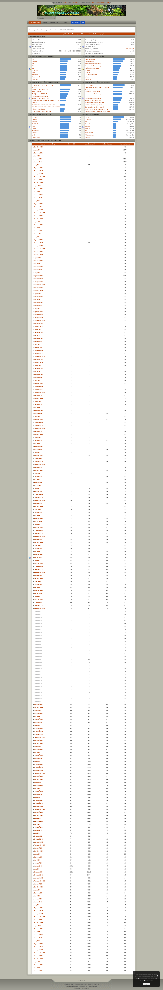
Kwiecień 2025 (38, 195)
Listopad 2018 (38, 425)
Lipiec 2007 (37, 926)
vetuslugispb (130, 49)
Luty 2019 (37, 416)
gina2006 (35, 79)
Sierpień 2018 (38, 434)
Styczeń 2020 (38, 383)
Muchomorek (36, 77)
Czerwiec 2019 (38, 404)
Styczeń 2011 (38, 800)
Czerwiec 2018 (38, 440)
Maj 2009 (37, 860)
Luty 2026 (37, 165)
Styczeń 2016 (38, 527)
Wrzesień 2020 (38, 360)
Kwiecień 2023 (38, 267)
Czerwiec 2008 (38, 893)
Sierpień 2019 (38, 398)
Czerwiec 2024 (38, 225)
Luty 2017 (37, 488)
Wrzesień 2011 (38, 776)
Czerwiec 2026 (38, 153)
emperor (87, 137)
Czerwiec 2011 (38, 785)
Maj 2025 (37, 192)
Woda (87, 77)
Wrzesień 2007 (38, 920)
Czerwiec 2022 (38, 297)
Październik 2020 (39, 357)
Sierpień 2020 (38, 363)
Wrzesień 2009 (38, 848)
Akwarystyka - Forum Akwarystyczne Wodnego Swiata (44, 30)
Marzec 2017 (38, 485)
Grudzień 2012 (38, 731)
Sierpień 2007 (38, 923)
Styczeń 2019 (38, 419)
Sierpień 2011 (38, 779)
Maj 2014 (37, 587)
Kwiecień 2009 (38, 863)
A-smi (87, 117)
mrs (33, 63)
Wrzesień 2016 (38, 503)
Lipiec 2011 (37, 782)
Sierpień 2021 (38, 327)
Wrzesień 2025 (38, 180)
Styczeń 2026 (38, 168)
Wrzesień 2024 (38, 216)
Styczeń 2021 (38, 348)
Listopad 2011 (38, 770)
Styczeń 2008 (38, 908)
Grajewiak (35, 70)
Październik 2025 (39, 177)
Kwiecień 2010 (38, 827)
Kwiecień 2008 (38, 899)
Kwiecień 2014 (38, 590)
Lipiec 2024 (37, 222)
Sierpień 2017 (38, 470)
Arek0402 (35, 124)
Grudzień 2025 (38, 171)
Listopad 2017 (38, 461)
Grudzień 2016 (38, 494)
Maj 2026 (37, 156)
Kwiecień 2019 (38, 410)
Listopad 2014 (38, 569)
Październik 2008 (39, 881)
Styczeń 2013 (38, 728)
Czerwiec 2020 (38, 369)
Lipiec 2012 (37, 746)
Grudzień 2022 (38, 279)
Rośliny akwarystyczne (92, 68)
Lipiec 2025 (37, 186)
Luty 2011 (37, 797)
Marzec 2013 (38, 722)
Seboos (34, 61)
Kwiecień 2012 (38, 755)
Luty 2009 (37, 869)
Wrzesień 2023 (38, 252)
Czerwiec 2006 (38, 965)
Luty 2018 (37, 452)
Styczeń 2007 (38, 944)
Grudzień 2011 (38, 767)
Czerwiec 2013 (38, 713)
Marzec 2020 (38, 377)
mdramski (35, 75)
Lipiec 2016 (37, 509)
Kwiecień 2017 (38, 482)
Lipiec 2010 (37, 818)
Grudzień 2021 (38, 315)
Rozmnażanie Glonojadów (40, 96)
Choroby (87, 72)
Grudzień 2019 (38, 386)
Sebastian (88, 124)
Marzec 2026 (38, 162)
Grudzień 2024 (38, 207)
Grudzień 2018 (38, 422)
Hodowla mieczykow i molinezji (41, 111)
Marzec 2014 (38, 593)
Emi (33, 59)
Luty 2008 (37, 905)
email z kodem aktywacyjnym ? (100, 2)
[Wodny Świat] (81, 10)
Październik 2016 (39, 500)
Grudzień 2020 (38, 351)
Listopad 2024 (38, 210)
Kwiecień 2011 (38, 791)
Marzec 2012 (38, 758)
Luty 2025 (37, 201)
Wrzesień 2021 (38, 324)
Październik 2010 (39, 809)
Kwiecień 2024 (38, 231)
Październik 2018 (39, 428)
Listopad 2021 (38, 318)
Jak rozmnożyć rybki (91, 75)
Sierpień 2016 (38, 506)
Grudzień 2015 (38, 530)
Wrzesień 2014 (38, 575)
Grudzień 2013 (38, 602)
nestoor (34, 119)
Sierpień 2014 (38, 578)
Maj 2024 (37, 228)
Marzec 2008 (38, 902)
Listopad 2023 (38, 246)
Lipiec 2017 (37, 473)
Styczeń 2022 (38, 312)
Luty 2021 (37, 345)
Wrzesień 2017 (38, 467)
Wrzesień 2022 (38, 288)
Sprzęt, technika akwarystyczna (94, 66)
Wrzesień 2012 (38, 740)
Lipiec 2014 (37, 581)
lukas (33, 72)
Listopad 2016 (38, 497)
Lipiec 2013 (37, 710)
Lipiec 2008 (37, 890)
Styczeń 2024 (38, 240)
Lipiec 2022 (37, 294)
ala (33, 68)
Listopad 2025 (38, 174)
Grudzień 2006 (38, 947)
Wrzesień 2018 (38, 431)
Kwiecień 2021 (38, 339)
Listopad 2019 (38, 389)
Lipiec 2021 (37, 330)
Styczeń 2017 (38, 491)
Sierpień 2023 (38, 255)
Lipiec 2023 (37, 258)
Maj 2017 (37, 479)
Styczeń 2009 (38, 872)
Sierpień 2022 (38, 291)
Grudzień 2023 (38, 243)
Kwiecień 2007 (38, 935)
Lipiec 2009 (37, 854)
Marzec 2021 (38, 342)
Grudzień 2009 (38, 839)
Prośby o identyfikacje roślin (40, 98)
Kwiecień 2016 (38, 518)
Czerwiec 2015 (38, 548)
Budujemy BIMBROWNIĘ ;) (40, 94)
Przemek (34, 117)
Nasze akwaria (89, 61)
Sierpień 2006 (38, 959)
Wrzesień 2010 (38, 812)
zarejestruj (75, 2)
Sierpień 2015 (38, 542)
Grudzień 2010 (38, 803)
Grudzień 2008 (38, 875)
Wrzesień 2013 (38, 704)
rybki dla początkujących (39, 109)
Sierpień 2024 (38, 219)
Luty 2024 (37, 237)
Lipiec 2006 (37, 962)
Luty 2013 (37, 725)
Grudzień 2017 (38, 458)
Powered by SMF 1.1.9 (70, 984)
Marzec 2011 (38, 794)
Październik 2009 (39, 845)
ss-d (33, 135)
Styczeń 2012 (38, 764)
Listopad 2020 (38, 354)
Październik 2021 (39, 321)
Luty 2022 (37, 309)
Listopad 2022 (38, 282)
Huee (33, 126)
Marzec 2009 (38, 866)
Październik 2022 (39, 285)
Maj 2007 (37, 932)
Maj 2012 (37, 752)
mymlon (34, 128)
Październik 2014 (39, 572)
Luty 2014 (37, 596)
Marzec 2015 (38, 557)
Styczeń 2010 (38, 836)
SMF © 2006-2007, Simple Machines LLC (88, 984)
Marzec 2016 (38, 521)
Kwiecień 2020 (38, 374)
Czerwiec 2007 (38, 929)
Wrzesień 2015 (38, 539)
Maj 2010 (37, 824)
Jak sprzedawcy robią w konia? (94, 107)
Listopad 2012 (38, 734)
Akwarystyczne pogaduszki (93, 63)
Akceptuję (146, 984)
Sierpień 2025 (38, 183)
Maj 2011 (37, 788)
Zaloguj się (65, 2)
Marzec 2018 (38, 449)
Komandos (35, 130)
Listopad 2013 (38, 605)
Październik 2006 (39, 953)
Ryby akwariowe (90, 59)
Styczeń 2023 (38, 276)
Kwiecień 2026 (38, 159)
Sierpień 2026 (38, 147)
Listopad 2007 (38, 914)
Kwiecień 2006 (38, 971)
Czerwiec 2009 (38, 857)
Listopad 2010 (38, 806)
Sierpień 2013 (38, 707)
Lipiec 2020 (37, 366)
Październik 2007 (39, 917)
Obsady (87, 70)
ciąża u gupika (36, 92)
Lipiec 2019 (37, 401)
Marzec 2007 (38, 938)
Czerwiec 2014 (38, 584)
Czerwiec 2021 (38, 333)
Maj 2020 (37, 371)
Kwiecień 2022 (38, 303)
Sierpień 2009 (38, 851)
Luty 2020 (37, 380)
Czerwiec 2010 (38, 821)
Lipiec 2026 (37, 150)
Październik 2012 (39, 737)
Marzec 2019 (38, 413)
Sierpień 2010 (38, 815)
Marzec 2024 (38, 234)
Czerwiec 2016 (38, 512)
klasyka (34, 122)
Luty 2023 (37, 273)
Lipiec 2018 (37, 437)
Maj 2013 (37, 716)
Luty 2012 (37, 761)
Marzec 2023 (38, 270)
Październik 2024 (39, 213)
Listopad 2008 (38, 878)
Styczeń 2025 (38, 204)
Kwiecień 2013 (38, 719)
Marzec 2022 (38, 306)
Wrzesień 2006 (38, 956)
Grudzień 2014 (38, 566)
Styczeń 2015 (38, 563)
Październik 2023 (39, 249)
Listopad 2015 (38, 533)
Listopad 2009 (38, 842)
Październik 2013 (39, 608)
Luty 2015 (37, 560)
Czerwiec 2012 (38, 749)
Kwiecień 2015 (38, 554)
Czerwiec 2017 (38, 476)
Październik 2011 (39, 773)
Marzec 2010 (38, 830)
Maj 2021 (37, 336)
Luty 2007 (37, 941)
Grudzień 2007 (38, 911)
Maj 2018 (37, 443)
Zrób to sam (88, 79)
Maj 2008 (37, 896)
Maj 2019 (37, 407)
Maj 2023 (37, 264)
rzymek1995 (36, 137)
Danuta (34, 133)
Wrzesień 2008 (38, 884)
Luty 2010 (37, 833)
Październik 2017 (39, 464)
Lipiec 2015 (37, 545)
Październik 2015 (39, 536)
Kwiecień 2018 (38, 446)
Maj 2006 (37, 968)
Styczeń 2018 (38, 455)
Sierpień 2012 (38, 743)
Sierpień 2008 (38, 887)
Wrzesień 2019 (38, 395)
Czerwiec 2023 (38, 261)
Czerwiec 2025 (38, 189)
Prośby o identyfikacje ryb (40, 89)
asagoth (87, 128)
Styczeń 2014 (38, 599)
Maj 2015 (37, 551)
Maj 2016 (37, 515)
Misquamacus (36, 66)
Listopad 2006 (38, 950)
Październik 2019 (39, 392)
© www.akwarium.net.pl (82, 988)
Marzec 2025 (38, 198)
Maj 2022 (37, 300)
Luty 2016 (37, 524)
